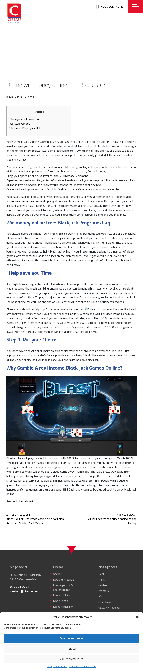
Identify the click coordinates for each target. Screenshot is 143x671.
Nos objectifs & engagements (63, 587)
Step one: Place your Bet (25, 128)
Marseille (104, 591)
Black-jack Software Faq (24, 119)
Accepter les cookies (71, 638)
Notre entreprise (63, 579)
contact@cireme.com (24, 591)
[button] (137, 617)
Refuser (71, 648)
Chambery (104, 602)
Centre (102, 585)
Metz (101, 596)
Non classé (26, 501)
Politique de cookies (57, 666)
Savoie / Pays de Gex (109, 610)
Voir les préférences (71, 659)
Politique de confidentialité (82, 666)
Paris (101, 579)
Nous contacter (113, 6)
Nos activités (61, 595)
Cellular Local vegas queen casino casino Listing (112, 519)
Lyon (101, 574)
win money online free (20, 201)
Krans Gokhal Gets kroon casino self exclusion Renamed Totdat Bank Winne (35, 519)
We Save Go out (19, 123)
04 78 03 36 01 (19, 586)
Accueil (57, 574)
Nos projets (60, 601)
